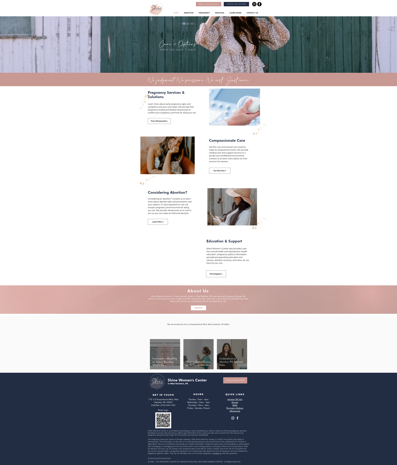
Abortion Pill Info (234, 399)
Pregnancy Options (234, 408)
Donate (235, 402)
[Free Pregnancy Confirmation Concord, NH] (237, 418)
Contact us (217, 453)
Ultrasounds (235, 411)
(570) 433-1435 (167, 405)
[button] (188, 12)
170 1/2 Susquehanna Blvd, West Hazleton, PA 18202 (206, 324)
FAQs (235, 405)
